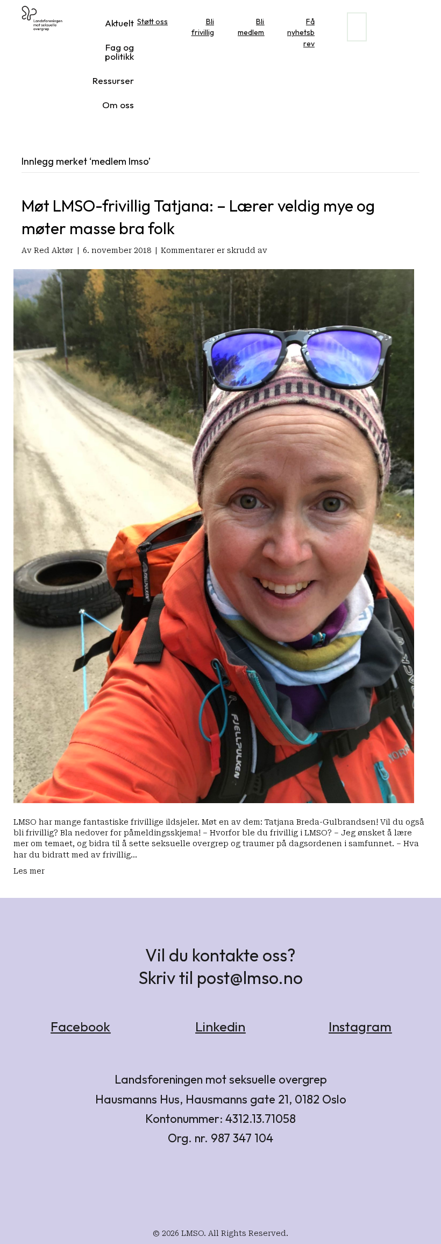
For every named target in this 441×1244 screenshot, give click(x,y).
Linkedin (220, 1026)
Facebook (80, 1026)
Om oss (118, 104)
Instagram (360, 1026)
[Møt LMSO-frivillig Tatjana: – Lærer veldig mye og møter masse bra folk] (213, 535)
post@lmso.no (250, 977)
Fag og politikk (119, 51)
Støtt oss (152, 21)
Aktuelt (119, 23)
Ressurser (113, 80)
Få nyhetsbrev (301, 32)
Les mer (29, 871)
